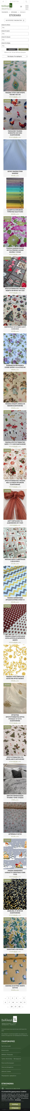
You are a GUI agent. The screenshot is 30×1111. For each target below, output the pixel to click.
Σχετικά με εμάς (6, 1046)
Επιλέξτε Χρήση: (6, 25)
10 (20, 1002)
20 (11, 1006)
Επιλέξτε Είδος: (6, 31)
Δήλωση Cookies (6, 1071)
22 (19, 1006)
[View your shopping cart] (21, 6)
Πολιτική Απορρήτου (7, 1067)
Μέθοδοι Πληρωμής (7, 1054)
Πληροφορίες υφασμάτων (9, 1075)
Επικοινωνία (5, 1050)
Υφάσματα (5, 12)
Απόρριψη (15, 1108)
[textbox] (15, 28)
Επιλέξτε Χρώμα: (6, 43)
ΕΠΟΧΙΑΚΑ (14, 12)
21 (15, 1006)
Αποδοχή (15, 1104)
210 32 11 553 (15, 1)
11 (24, 1002)
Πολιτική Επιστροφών (8, 1063)
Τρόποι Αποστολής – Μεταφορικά (11, 1059)
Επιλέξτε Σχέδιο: (6, 37)
